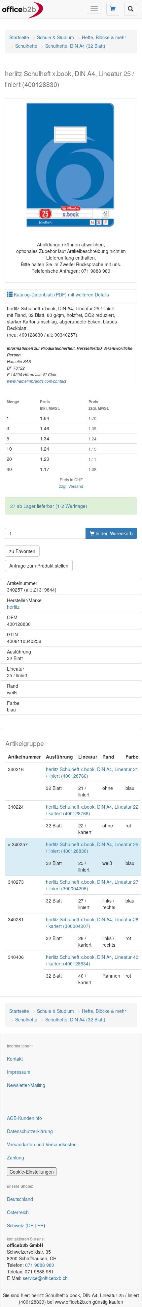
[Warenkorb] (112, 9)
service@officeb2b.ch (45, 1278)
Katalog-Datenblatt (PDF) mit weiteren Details (61, 294)
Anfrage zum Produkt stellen (38, 565)
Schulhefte (26, 45)
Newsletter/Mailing (26, 1085)
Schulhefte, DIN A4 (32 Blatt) (75, 45)
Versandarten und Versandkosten (42, 1144)
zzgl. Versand (71, 486)
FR (40, 1225)
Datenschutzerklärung (30, 1131)
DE (30, 1225)
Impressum (18, 1072)
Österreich (18, 1212)
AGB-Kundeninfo (24, 1118)
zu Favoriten (22, 551)
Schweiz (15, 1225)
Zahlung (15, 1157)
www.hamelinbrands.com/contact (36, 381)
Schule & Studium (55, 37)
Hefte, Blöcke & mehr (104, 37)
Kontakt (15, 1058)
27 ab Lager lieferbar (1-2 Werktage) (48, 506)
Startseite (19, 37)
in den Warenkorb (113, 533)
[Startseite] (22, 8)
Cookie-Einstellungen (32, 1171)
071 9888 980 (39, 1265)
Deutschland (20, 1199)
